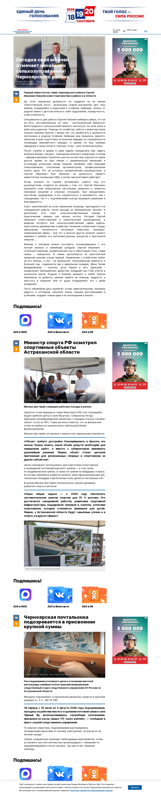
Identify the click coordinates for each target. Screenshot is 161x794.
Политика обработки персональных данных (91, 790)
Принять (135, 787)
